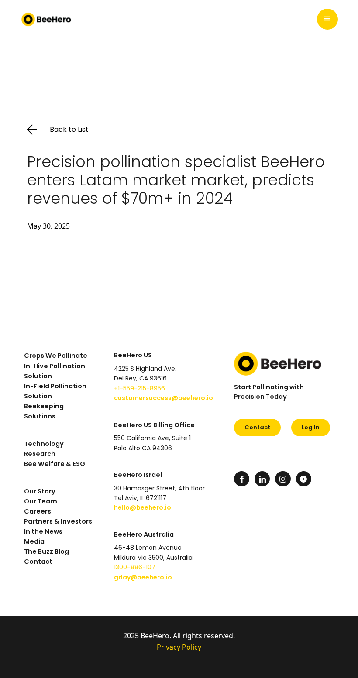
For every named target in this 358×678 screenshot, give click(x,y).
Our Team (40, 501)
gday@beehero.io (143, 577)
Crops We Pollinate (55, 355)
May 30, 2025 (48, 226)
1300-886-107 (134, 567)
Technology (44, 443)
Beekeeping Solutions (44, 411)
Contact (38, 561)
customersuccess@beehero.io (163, 398)
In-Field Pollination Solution (55, 391)
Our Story (39, 491)
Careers (37, 511)
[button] (327, 19)
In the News (43, 531)
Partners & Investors (58, 521)
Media (34, 541)
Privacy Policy (179, 647)
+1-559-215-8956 (139, 388)
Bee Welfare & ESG (54, 463)
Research (39, 453)
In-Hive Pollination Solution (54, 371)
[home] (46, 18)
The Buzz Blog (46, 551)
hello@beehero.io (142, 507)
